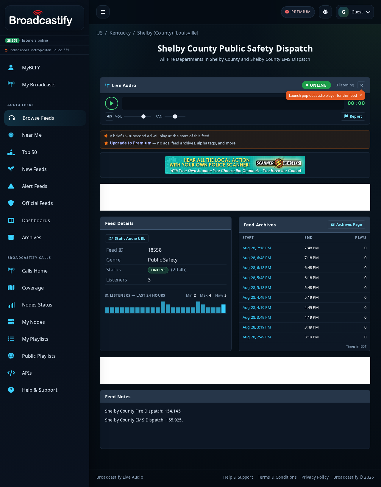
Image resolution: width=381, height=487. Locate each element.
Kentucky (120, 32)
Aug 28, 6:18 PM (257, 267)
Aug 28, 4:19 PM (257, 307)
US (99, 32)
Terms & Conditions (277, 477)
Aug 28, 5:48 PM (257, 277)
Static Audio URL (129, 238)
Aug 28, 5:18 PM (257, 287)
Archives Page (349, 224)
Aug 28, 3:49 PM (257, 317)
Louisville (186, 32)
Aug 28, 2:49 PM (257, 337)
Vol (118, 116)
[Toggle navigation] (103, 11)
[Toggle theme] (325, 11)
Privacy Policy (315, 477)
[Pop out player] (361, 85)
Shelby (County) (155, 32)
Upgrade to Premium (131, 143)
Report (355, 116)
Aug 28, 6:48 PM (257, 257)
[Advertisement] (235, 197)
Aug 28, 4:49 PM (257, 297)
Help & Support (238, 477)
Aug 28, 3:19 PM (257, 327)
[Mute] (109, 116)
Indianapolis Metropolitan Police (36, 50)
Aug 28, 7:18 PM (257, 247)
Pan (159, 116)
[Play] (111, 103)
